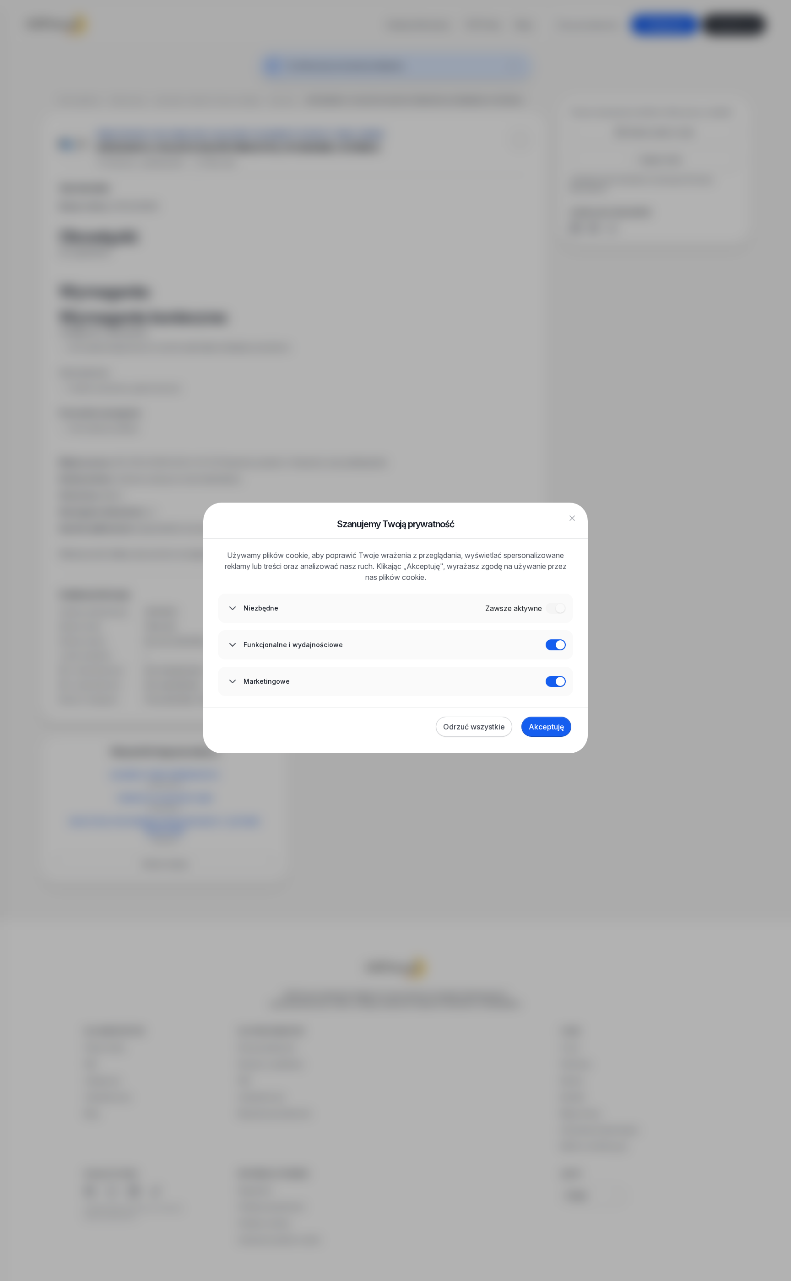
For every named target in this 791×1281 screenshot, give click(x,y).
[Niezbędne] (556, 608)
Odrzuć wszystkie (474, 726)
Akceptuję (546, 726)
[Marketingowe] (556, 681)
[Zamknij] (572, 518)
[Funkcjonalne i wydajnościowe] (556, 644)
